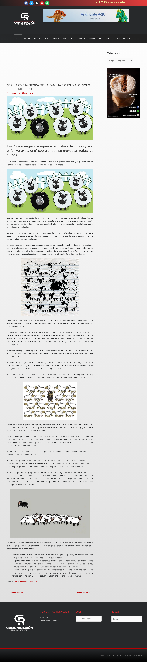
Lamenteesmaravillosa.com (25, 582)
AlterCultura (13, 93)
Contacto (44, 617)
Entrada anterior (15, 592)
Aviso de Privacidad (48, 620)
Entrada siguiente (84, 592)
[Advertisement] (50, 67)
